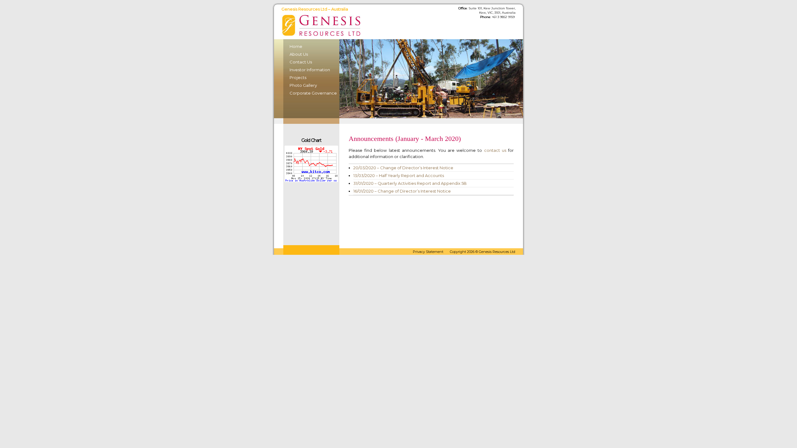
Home (296, 46)
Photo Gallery (303, 85)
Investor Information (310, 69)
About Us (299, 54)
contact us (495, 150)
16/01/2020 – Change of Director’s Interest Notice (402, 191)
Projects (298, 77)
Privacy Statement (428, 252)
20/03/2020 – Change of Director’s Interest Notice (403, 167)
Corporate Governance (311, 93)
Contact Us (301, 61)
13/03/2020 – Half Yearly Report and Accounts (398, 175)
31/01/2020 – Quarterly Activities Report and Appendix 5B (410, 183)
